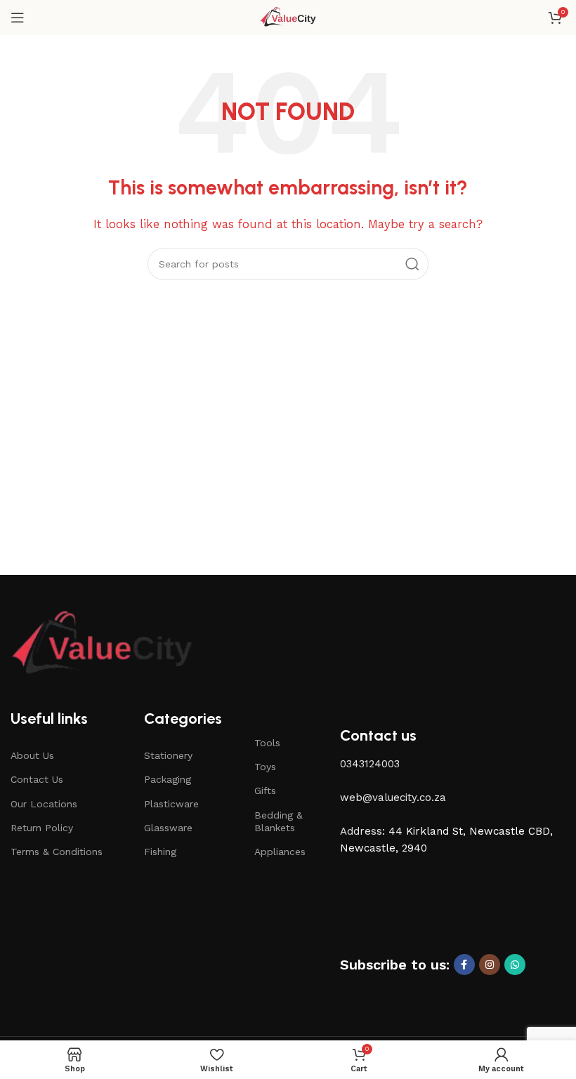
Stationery (168, 755)
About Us (32, 755)
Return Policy (42, 827)
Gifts (265, 790)
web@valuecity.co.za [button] (393, 797)
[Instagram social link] (489, 964)
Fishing (160, 851)
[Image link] (102, 643)
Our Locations (44, 803)
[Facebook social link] (464, 964)
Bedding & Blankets (278, 821)
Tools (267, 742)
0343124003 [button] (370, 763)
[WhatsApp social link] (514, 964)
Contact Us (37, 779)
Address (361, 831)
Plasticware (171, 803)
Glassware (168, 827)
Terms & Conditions (57, 851)
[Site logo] (288, 17)
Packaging (167, 779)
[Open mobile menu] (18, 18)
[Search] (412, 264)
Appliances (280, 851)
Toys (265, 766)
